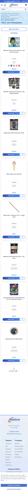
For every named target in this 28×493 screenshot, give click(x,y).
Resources (8, 452)
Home (2, 13)
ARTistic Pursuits (5, 17)
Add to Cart (11, 72)
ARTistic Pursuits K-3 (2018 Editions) (9, 18)
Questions (8, 449)
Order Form (8, 462)
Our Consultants (19, 449)
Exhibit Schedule (19, 446)
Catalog (17, 454)
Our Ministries (18, 457)
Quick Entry (9, 454)
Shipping (8, 457)
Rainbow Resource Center (14, 420)
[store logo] (13, 5)
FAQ (7, 446)
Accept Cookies (14, 485)
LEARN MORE (25, 1)
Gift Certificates (19, 452)
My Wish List (9, 465)
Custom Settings (14, 489)
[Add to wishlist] (22, 72)
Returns (8, 460)
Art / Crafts (8, 13)
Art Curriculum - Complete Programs (10, 15)
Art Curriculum (15, 13)
